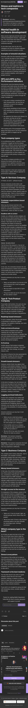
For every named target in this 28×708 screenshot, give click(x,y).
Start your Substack (10, 701)
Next (23, 616)
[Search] (25, 642)
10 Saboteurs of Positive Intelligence (8, 657)
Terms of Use (21, 686)
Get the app (20, 701)
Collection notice (23, 698)
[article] (14, 650)
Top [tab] (2, 642)
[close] (24, 661)
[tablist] (7, 625)
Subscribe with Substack (15, 683)
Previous (5, 616)
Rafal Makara (7, 11)
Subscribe (20, 2)
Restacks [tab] (10, 625)
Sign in (25, 2)
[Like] (2, 16)
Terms (17, 698)
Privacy (13, 698)
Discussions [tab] (11, 642)
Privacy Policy (15, 689)
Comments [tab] (4, 625)
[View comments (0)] (5, 16)
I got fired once (5, 646)
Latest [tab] (6, 642)
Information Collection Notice (18, 687)
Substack (7, 705)
